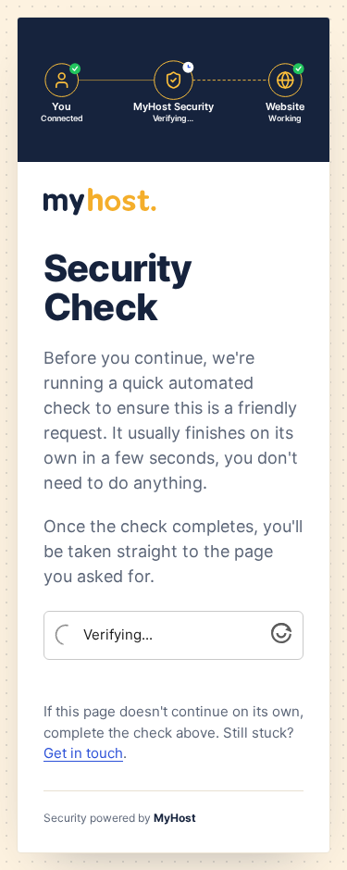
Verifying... (118, 635)
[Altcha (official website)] (281, 638)
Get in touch (83, 753)
